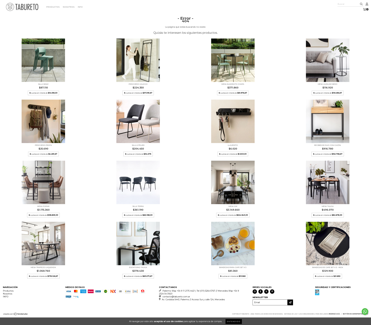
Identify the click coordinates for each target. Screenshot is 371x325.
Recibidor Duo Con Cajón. (327, 145)
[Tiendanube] (15, 315)
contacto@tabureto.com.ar (176, 296)
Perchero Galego (138, 84)
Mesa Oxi (233, 206)
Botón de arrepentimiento (355, 314)
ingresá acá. (334, 314)
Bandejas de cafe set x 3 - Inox (327, 267)
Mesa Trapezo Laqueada (43, 267)
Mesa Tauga (328, 206)
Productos (53, 7)
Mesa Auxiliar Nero (327, 84)
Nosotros (68, 7)
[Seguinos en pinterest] (272, 291)
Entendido (233, 321)
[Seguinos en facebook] (260, 291)
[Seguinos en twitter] (266, 291)
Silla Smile (43, 84)
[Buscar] (361, 4)
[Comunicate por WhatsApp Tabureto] (365, 311)
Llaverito (233, 145)
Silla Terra (138, 206)
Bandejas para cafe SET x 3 (232, 267)
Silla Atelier (138, 145)
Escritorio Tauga (138, 267)
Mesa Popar (43, 206)
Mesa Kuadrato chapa (232, 84)
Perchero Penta (43, 145)
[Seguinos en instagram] (255, 291)
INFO (80, 7)
